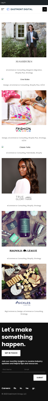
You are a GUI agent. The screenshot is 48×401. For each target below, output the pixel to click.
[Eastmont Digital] (19, 9)
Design (6, 85)
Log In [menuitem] (3, 2)
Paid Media (30, 153)
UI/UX (42, 85)
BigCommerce (10, 311)
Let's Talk (44, 9)
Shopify (39, 153)
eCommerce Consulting (15, 70)
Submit (40, 377)
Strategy (29, 73)
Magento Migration (34, 70)
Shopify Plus (20, 73)
